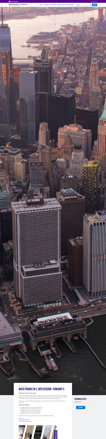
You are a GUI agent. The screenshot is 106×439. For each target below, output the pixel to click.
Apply (94, 5)
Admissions (53, 4)
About (41, 4)
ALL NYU (95, 1)
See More (81, 407)
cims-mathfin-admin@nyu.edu (25, 421)
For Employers (70, 4)
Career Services (61, 4)
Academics (46, 4)
